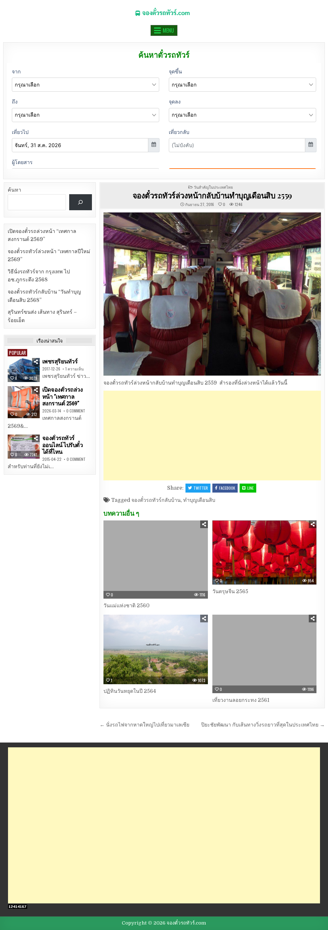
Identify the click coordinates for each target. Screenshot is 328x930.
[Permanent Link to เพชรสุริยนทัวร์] (24, 370)
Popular (17, 352)
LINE (250, 488)
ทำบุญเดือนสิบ (199, 500)
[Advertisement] (212, 435)
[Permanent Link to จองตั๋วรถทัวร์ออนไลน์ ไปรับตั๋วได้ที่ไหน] (24, 447)
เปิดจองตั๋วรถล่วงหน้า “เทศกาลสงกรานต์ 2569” (62, 396)
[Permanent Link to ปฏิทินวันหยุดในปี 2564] (155, 649)
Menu (168, 30)
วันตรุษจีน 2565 (230, 591)
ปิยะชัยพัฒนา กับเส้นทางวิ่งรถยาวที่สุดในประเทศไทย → (263, 725)
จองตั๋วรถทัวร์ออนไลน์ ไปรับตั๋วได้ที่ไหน (62, 445)
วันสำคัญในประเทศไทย (213, 187)
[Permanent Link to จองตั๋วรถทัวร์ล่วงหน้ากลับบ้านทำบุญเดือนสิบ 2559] (212, 294)
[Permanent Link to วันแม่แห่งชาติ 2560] (155, 559)
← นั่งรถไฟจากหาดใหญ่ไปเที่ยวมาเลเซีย (144, 725)
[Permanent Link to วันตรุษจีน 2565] (264, 552)
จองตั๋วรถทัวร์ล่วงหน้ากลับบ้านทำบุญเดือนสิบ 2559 (212, 195)
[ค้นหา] (80, 202)
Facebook (227, 488)
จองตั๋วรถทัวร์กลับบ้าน (156, 500)
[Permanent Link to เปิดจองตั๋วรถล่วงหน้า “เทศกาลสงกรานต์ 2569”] (24, 402)
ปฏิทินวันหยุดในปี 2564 (129, 691)
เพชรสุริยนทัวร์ (60, 361)
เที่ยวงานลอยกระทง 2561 (240, 700)
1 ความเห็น (74, 369)
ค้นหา (14, 190)
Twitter (200, 488)
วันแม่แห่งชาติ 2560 (126, 606)
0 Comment (75, 411)
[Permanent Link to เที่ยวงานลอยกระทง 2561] (264, 654)
